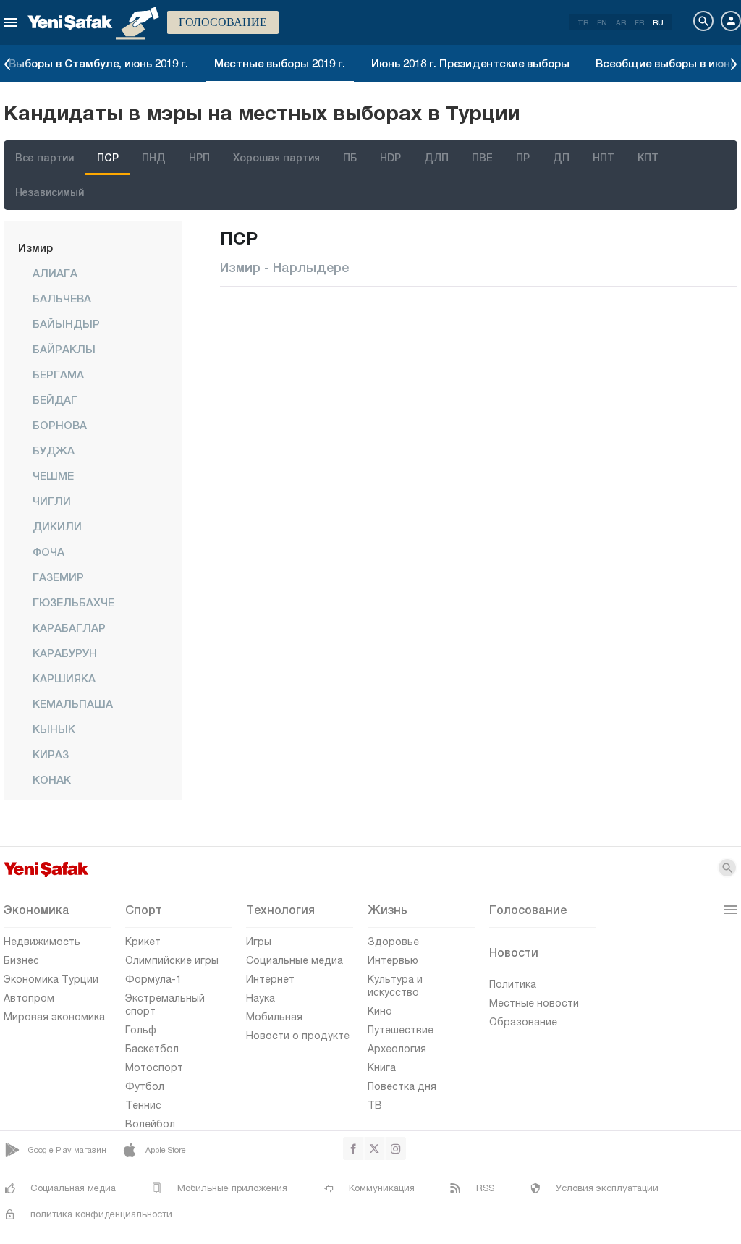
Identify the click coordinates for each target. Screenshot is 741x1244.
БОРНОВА (60, 424)
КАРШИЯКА (64, 678)
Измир (35, 247)
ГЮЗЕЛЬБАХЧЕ (73, 602)
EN (602, 22)
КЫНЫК (54, 728)
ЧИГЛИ (52, 500)
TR (582, 22)
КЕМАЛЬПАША (73, 703)
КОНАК (52, 779)
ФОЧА (48, 551)
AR (621, 22)
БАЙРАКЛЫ (64, 348)
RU (658, 22)
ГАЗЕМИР (58, 576)
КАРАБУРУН (65, 652)
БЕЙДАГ (55, 399)
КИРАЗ (51, 754)
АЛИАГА (55, 272)
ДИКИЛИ (57, 526)
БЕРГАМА (58, 374)
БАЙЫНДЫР (66, 323)
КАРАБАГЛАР (69, 627)
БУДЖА (54, 450)
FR (639, 22)
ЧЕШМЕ (53, 475)
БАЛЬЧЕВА (62, 298)
